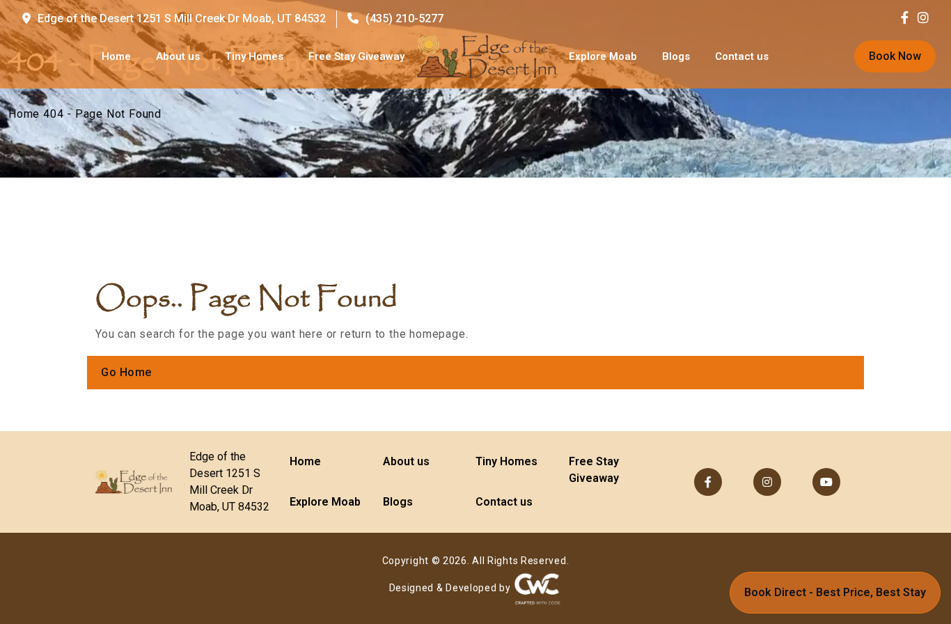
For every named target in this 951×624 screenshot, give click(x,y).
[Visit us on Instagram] (923, 18)
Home (116, 56)
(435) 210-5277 (404, 18)
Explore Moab (603, 56)
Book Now (895, 56)
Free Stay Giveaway (356, 56)
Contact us (742, 56)
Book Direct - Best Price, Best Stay (835, 592)
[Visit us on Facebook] (908, 18)
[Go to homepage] (486, 56)
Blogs (676, 56)
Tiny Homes (254, 56)
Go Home (126, 372)
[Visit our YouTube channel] (826, 482)
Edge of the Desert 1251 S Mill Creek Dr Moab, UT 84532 (182, 18)
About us (178, 56)
